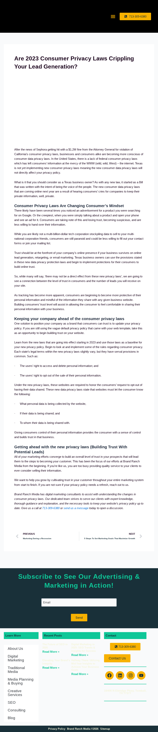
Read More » (50, 651)
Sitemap (105, 728)
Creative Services (15, 693)
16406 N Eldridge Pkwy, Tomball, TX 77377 (125, 692)
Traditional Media (16, 670)
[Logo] (22, 16)
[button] (113, 16)
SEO (12, 702)
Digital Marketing (16, 658)
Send (79, 617)
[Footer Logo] (125, 707)
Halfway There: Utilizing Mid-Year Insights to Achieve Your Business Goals (85, 665)
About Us (15, 649)
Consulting (16, 710)
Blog (11, 718)
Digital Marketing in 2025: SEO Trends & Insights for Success (83, 647)
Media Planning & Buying (21, 681)
